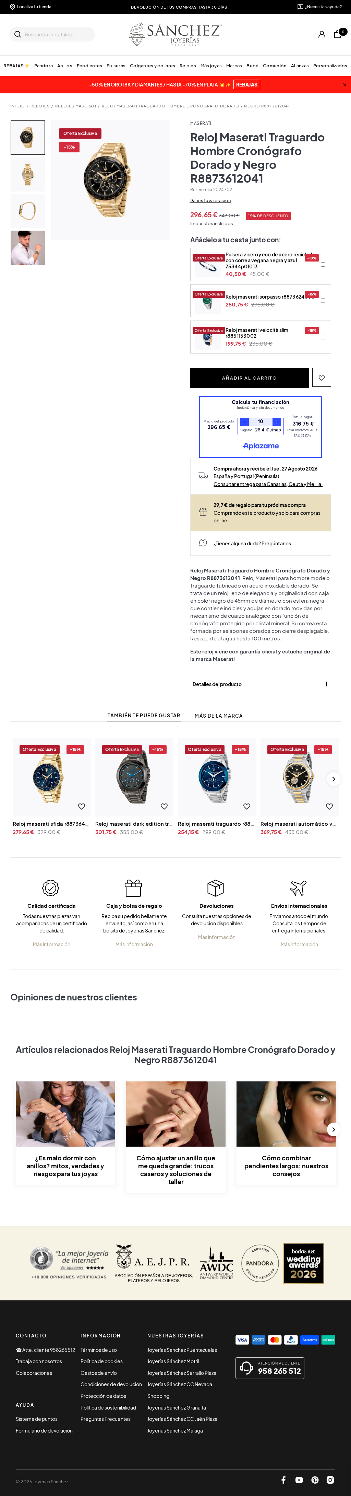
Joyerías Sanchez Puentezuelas (182, 1350)
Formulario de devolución (44, 1430)
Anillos (64, 65)
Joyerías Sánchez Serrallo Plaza (181, 1373)
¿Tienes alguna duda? (252, 543)
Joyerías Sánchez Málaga (175, 1430)
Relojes (188, 65)
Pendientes (89, 65)
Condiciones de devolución (111, 1384)
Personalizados (330, 65)
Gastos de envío (99, 1373)
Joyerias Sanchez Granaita (176, 1407)
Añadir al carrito (249, 378)
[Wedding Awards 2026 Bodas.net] (303, 1263)
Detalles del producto (261, 684)
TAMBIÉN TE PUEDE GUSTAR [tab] (144, 715)
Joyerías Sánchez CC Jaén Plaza (182, 1419)
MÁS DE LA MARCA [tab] (219, 716)
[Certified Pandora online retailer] (260, 1263)
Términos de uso (99, 1350)
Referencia (201, 189)
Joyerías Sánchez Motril (173, 1361)
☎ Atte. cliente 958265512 (45, 1350)
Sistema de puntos (37, 1419)
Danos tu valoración (210, 200)
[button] (321, 377)
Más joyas (211, 65)
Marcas (234, 65)
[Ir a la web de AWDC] (217, 1263)
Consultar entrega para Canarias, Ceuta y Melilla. (268, 484)
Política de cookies (102, 1361)
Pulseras (116, 65)
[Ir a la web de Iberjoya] (154, 1263)
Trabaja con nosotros (39, 1361)
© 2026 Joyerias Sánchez (42, 1481)
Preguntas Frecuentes (106, 1419)
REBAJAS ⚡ (16, 65)
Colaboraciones (34, 1373)
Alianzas (300, 65)
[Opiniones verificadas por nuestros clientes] (69, 1263)
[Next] (334, 779)
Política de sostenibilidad (108, 1407)
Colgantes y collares (152, 65)
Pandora (43, 65)
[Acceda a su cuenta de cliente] (322, 34)
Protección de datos (103, 1396)
